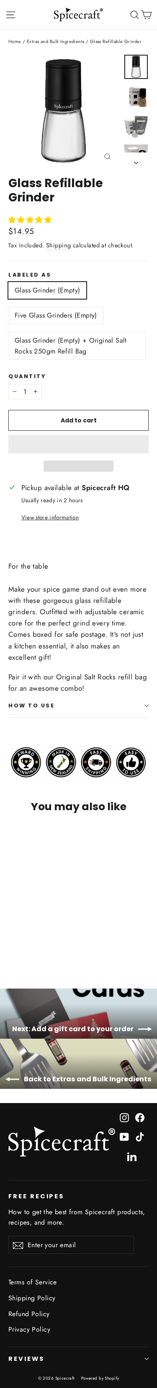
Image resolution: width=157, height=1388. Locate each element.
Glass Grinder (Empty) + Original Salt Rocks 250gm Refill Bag (71, 346)
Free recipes (36, 1196)
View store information (50, 517)
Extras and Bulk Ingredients (55, 41)
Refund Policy (29, 1314)
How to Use (31, 705)
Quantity (27, 376)
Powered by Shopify (100, 1378)
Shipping (58, 245)
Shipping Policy (31, 1298)
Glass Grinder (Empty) (47, 290)
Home (14, 41)
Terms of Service (32, 1282)
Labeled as (29, 275)
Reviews (26, 1359)
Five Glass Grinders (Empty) (56, 315)
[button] (31, 220)
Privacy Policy (29, 1329)
